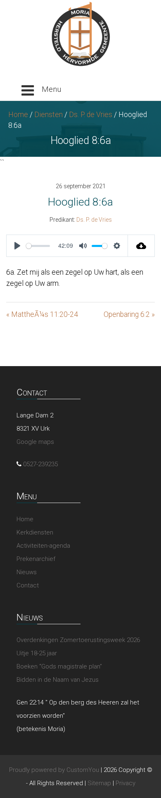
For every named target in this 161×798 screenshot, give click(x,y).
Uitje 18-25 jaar (37, 653)
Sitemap (99, 783)
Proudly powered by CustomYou (54, 770)
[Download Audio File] (141, 246)
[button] (41, 90)
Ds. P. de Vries (90, 114)
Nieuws (27, 572)
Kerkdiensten (35, 532)
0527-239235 (40, 464)
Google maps (35, 442)
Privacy (125, 783)
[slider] (38, 246)
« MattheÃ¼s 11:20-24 (42, 314)
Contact (28, 585)
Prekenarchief (36, 559)
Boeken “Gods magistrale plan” (59, 666)
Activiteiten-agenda (43, 545)
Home (18, 114)
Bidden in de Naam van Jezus (58, 679)
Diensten (48, 114)
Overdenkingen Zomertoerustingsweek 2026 (78, 640)
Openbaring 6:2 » (129, 314)
